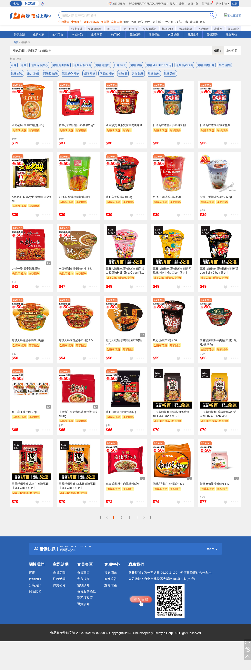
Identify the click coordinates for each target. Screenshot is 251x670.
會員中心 (193, 3)
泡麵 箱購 (136, 65)
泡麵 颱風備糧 (60, 65)
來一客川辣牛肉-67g (24, 412)
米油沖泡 (77, 34)
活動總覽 (203, 29)
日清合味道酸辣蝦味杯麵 (215, 125)
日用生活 (192, 34)
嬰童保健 (154, 34)
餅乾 (126, 22)
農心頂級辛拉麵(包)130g (121, 412)
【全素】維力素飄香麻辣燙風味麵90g (78, 414)
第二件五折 (130, 29)
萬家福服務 (118, 3)
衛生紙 (157, 22)
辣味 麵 (122, 73)
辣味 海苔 (170, 73)
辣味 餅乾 (17, 73)
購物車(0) (221, 3)
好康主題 (19, 34)
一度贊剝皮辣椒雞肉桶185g (76, 268)
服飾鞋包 (231, 34)
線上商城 (76, 29)
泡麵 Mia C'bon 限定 (158, 65)
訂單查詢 (207, 3)
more (211, 548)
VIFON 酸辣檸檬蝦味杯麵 (74, 197)
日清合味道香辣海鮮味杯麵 (169, 125)
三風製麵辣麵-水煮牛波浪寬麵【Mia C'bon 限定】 (30, 486)
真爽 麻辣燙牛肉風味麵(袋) (122, 483)
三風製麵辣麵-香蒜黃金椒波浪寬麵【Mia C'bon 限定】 (218, 414)
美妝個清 (135, 34)
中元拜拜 (76, 22)
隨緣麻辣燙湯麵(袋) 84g (214, 483)
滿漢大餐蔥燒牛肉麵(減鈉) (28, 340)
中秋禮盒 (63, 22)
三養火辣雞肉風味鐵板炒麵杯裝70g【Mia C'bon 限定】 (219, 270)
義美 (141, 22)
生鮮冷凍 (38, 34)
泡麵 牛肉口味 (206, 65)
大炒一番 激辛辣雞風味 (26, 268)
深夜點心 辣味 (70, 73)
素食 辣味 (138, 73)
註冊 (181, 3)
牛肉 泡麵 (225, 65)
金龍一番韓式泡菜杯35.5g (216, 197)
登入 (172, 3)
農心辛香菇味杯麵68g (119, 197)
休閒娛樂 (173, 34)
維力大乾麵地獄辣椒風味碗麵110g (124, 342)
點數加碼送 (149, 29)
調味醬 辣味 (50, 73)
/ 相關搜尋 (24, 42)
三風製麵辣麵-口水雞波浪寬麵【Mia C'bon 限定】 (77, 486)
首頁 (16, 42)
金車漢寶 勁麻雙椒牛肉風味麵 (124, 125)
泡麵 (133, 22)
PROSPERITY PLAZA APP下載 (147, 3)
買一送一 (112, 29)
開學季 (105, 22)
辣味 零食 (120, 65)
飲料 (148, 22)
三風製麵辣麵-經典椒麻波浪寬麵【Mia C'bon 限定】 (171, 414)
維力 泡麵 (33, 73)
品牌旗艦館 (95, 29)
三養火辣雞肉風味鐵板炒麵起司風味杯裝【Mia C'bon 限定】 (172, 270)
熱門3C (115, 34)
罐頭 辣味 (89, 73)
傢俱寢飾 (212, 34)
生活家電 (96, 34)
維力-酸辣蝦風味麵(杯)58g (28, 125)
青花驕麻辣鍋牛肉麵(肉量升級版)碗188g (218, 342)
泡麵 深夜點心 (39, 65)
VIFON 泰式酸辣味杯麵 (167, 197)
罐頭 (202, 22)
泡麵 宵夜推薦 (82, 65)
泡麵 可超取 (102, 65)
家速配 (218, 29)
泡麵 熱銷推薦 (184, 65)
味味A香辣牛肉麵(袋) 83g (168, 483)
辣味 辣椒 (154, 73)
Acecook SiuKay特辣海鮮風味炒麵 (31, 199)
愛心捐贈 (116, 22)
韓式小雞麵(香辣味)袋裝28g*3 (77, 125)
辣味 (13, 65)
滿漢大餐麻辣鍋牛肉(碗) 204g (77, 340)
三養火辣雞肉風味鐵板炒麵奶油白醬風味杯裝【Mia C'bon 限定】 (125, 270)
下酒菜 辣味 (107, 73)
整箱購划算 (185, 29)
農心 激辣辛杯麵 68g (165, 340)
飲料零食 (57, 34)
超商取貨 (233, 29)
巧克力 (179, 22)
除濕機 (194, 22)
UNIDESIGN (91, 22)
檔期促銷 (167, 29)
